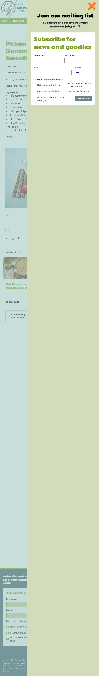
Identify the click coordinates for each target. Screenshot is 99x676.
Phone (78, 67)
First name (40, 55)
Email (37, 67)
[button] (91, 6)
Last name (70, 55)
